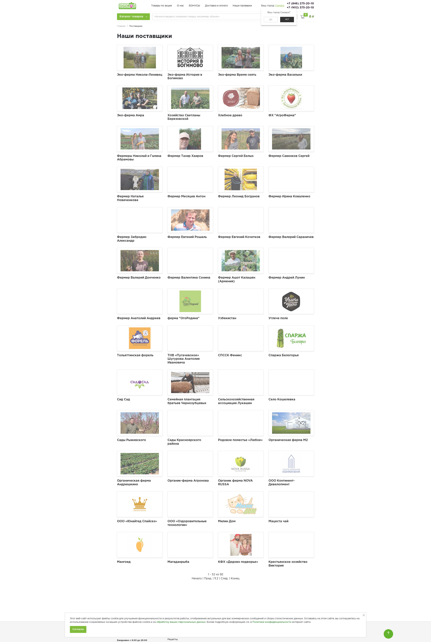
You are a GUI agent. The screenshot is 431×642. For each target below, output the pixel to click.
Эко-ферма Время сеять (237, 74)
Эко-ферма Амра (130, 115)
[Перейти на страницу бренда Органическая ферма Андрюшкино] (139, 464)
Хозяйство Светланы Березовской (184, 117)
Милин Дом (227, 521)
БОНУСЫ (194, 6)
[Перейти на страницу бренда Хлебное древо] (240, 98)
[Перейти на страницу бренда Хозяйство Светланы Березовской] (190, 98)
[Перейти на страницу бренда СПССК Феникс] (240, 338)
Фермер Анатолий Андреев (138, 318)
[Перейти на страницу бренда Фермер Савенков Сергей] (291, 139)
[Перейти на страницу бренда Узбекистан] (240, 301)
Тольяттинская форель (135, 355)
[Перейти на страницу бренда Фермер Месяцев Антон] (190, 179)
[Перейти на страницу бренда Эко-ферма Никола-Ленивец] (139, 58)
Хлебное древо (230, 115)
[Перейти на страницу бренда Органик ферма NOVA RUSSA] (240, 464)
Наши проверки (242, 6)
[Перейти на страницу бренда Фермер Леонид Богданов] (240, 179)
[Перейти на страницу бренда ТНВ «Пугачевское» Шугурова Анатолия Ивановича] (190, 338)
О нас (180, 6)
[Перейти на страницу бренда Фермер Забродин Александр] (139, 220)
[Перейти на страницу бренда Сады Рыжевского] (139, 423)
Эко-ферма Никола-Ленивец (139, 74)
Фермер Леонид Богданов (239, 196)
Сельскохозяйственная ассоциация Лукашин (236, 401)
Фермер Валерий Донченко (139, 277)
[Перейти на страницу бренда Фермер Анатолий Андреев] (139, 301)
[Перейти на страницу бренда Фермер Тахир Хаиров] (190, 139)
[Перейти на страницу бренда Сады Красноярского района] (190, 423)
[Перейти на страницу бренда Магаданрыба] (190, 545)
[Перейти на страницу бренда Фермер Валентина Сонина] (190, 261)
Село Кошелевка (282, 399)
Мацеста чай (278, 521)
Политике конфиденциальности (271, 622)
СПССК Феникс (230, 355)
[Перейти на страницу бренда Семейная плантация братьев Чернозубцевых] (190, 382)
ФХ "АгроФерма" (282, 115)
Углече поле (278, 318)
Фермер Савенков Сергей (289, 156)
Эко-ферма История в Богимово (185, 76)
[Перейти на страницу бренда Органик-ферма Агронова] (190, 464)
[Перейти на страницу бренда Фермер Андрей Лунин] (291, 261)
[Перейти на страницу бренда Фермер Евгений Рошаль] (190, 220)
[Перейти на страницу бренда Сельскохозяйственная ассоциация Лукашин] (240, 382)
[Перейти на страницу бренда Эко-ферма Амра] (139, 98)
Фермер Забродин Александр (131, 239)
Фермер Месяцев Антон (186, 196)
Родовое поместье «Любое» (240, 440)
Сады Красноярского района (184, 442)
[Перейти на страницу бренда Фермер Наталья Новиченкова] (139, 179)
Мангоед (124, 562)
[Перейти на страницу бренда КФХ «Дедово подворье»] (240, 545)
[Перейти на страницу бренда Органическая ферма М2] (291, 423)
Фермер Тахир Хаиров (185, 156)
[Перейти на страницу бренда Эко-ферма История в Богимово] (190, 58)
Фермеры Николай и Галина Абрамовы (139, 158)
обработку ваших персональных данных (181, 622)
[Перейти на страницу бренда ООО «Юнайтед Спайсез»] (139, 504)
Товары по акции (161, 6)
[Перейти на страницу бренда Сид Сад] (139, 382)
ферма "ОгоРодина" (184, 318)
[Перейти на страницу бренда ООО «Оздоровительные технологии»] (190, 504)
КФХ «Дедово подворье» (238, 562)
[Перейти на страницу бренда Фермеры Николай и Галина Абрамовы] (139, 139)
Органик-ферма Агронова (188, 480)
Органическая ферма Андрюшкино (134, 482)
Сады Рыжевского (131, 440)
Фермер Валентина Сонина (189, 277)
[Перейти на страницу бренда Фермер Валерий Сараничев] (291, 220)
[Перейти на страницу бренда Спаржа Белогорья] (291, 338)
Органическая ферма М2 (288, 440)
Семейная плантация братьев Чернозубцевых (187, 401)
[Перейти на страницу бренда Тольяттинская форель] (139, 338)
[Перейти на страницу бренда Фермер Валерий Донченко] (139, 261)
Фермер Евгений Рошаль (187, 237)
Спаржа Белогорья (284, 355)
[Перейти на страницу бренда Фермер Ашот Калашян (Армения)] (240, 261)
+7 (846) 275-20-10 (300, 3)
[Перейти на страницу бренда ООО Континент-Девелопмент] (291, 464)
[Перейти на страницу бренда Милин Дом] (240, 504)
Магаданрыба (178, 562)
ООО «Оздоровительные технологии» (187, 523)
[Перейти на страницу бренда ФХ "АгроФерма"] (291, 98)
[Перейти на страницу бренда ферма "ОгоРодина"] (190, 301)
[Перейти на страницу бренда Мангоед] (139, 545)
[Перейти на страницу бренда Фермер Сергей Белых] (240, 139)
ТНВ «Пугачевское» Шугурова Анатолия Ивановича (184, 359)
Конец (235, 578)
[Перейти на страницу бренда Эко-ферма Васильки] (291, 58)
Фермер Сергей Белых (236, 156)
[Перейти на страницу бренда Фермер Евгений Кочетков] (240, 220)
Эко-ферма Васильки (285, 74)
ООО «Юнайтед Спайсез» (137, 521)
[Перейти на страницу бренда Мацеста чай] (291, 504)
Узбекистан (227, 318)
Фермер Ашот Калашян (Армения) (236, 279)
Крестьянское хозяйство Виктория (288, 564)
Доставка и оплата (216, 6)
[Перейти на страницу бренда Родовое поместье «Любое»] (240, 423)
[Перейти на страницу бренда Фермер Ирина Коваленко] (291, 179)
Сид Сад (123, 399)
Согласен (78, 629)
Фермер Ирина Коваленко (289, 196)
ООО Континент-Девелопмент (282, 482)
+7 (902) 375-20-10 (300, 7)
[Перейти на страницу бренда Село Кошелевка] (291, 382)
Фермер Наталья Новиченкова (130, 198)
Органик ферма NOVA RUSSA (235, 482)
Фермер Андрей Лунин (287, 277)
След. (224, 578)
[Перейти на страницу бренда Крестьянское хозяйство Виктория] (291, 545)
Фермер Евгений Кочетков (239, 237)
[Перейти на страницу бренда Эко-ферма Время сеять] (240, 58)
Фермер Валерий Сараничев (291, 237)
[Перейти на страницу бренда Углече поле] (291, 301)
